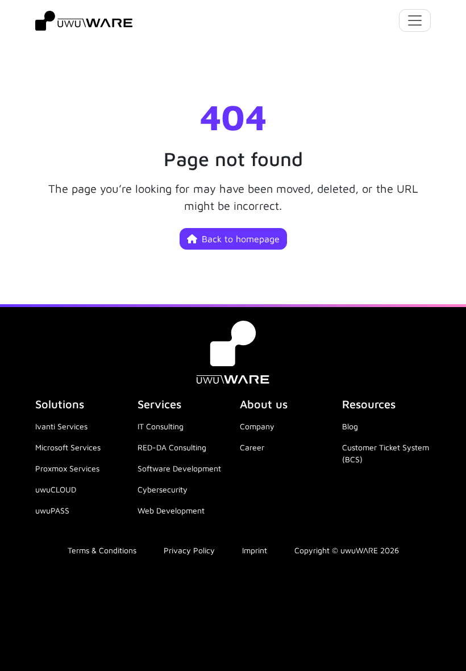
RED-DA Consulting (172, 447)
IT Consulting (161, 426)
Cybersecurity (163, 489)
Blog (350, 426)
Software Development (179, 468)
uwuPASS (52, 510)
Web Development (171, 510)
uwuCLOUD (55, 489)
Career (252, 447)
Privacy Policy (189, 550)
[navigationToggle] (415, 20)
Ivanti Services (61, 426)
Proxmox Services (67, 468)
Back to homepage (241, 239)
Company (257, 426)
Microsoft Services (68, 447)
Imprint (254, 550)
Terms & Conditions (102, 550)
